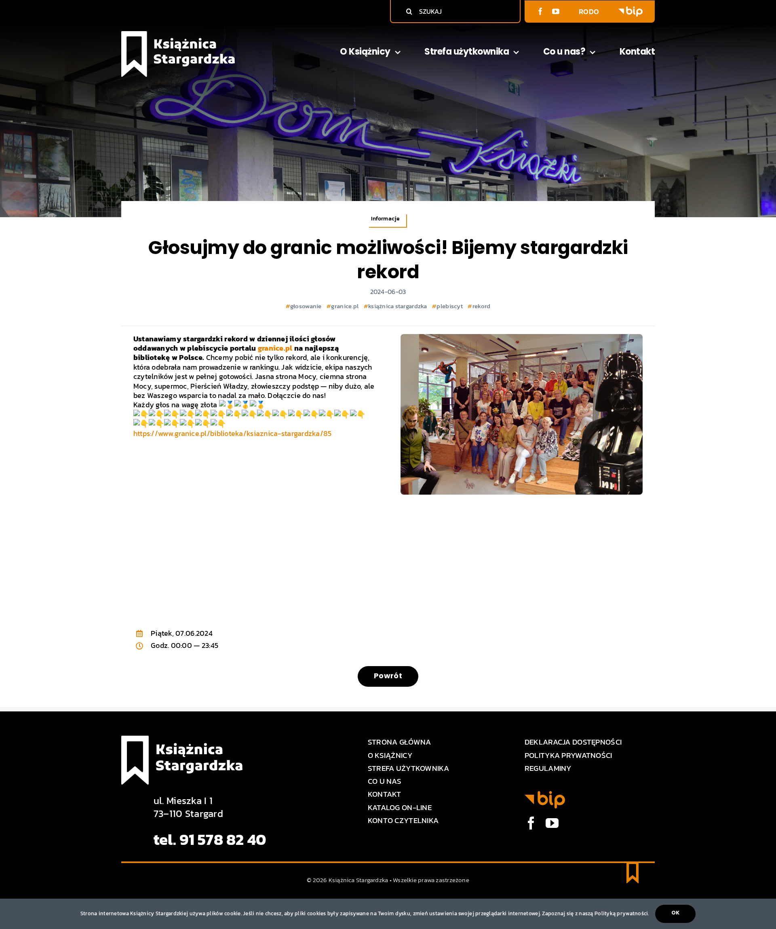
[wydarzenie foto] (522, 337)
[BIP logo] (630, 9)
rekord (481, 306)
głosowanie (306, 306)
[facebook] (540, 11)
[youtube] (555, 11)
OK (675, 912)
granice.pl (344, 306)
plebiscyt (449, 306)
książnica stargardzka (397, 306)
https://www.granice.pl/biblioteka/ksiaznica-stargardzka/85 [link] (232, 433)
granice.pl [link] (275, 348)
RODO (589, 11)
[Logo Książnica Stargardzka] (178, 34)
